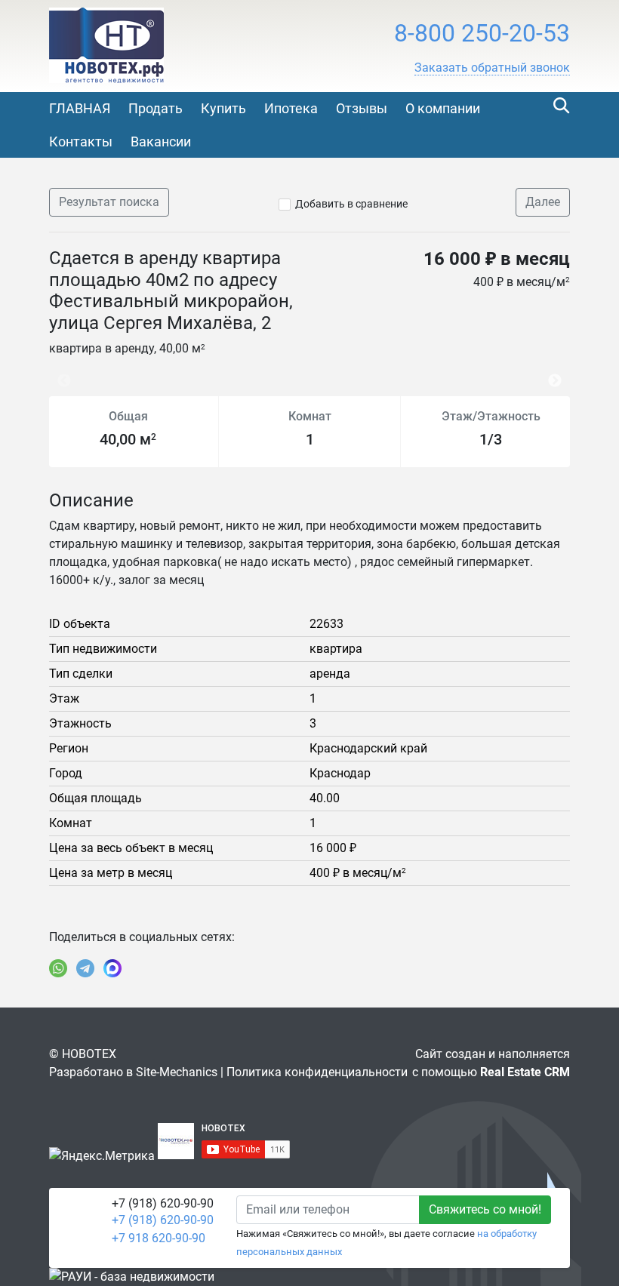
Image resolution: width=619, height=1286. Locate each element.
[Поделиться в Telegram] (85, 968)
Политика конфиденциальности (317, 1072)
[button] (492, 67)
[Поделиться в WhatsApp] (58, 968)
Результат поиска (109, 202)
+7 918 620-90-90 (158, 1238)
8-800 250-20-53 (482, 33)
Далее (542, 202)
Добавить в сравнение (351, 204)
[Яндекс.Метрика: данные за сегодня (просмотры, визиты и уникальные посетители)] (102, 1156)
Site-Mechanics (176, 1072)
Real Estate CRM (525, 1072)
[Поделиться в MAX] (112, 968)
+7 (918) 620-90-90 (163, 1220)
